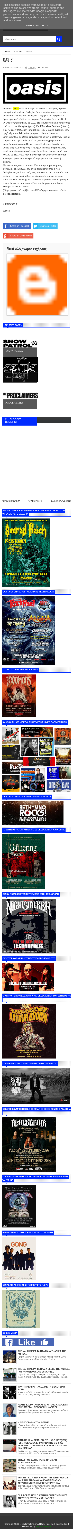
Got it (46, 25)
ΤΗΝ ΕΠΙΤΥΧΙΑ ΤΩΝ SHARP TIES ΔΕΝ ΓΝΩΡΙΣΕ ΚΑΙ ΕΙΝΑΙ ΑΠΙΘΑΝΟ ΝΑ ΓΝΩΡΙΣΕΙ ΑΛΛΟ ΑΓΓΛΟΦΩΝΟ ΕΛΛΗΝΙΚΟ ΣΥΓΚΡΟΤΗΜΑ (43, 1480)
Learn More (32, 25)
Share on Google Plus (21, 235)
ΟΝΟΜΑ (44, 67)
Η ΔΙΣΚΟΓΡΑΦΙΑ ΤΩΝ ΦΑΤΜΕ (33, 1422)
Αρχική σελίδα (35, 501)
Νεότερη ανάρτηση (11, 501)
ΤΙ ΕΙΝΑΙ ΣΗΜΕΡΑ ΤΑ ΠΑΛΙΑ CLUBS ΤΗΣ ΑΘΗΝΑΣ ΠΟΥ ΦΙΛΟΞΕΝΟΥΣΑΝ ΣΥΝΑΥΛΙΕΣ (44, 1370)
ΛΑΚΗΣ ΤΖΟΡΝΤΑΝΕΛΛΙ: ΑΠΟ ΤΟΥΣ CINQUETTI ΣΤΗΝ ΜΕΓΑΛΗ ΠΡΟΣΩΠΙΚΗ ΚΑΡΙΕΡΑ (43, 1406)
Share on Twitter (48, 226)
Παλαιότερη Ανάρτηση (60, 501)
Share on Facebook (19, 226)
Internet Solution (43, 1526)
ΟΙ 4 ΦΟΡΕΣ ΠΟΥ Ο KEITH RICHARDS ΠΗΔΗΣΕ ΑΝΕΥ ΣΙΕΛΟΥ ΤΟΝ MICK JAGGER (42, 1496)
